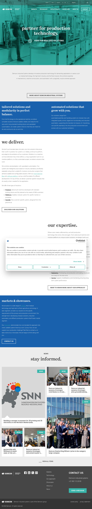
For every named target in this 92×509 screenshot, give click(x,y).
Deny (19, 267)
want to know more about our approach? (67, 288)
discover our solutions (14, 210)
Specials (8, 200)
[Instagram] (36, 472)
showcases (7, 325)
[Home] (11, 9)
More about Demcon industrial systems (46, 95)
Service (53, 278)
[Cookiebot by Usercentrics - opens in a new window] (77, 241)
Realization (54, 273)
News (48, 489)
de (62, 2)
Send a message (77, 490)
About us (49, 486)
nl (67, 2)
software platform (12, 176)
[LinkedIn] (29, 472)
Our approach (50, 479)
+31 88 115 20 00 (75, 481)
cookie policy (74, 502)
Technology (50, 475)
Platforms (8, 195)
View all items (47, 461)
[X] (33, 472)
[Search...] (87, 2)
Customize (45, 267)
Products (8, 190)
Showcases (50, 482)
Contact (85, 9)
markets (23, 306)
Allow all (72, 267)
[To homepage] (12, 473)
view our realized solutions (49, 40)
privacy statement (85, 502)
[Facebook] (25, 472)
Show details (77, 261)
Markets (49, 472)
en (65, 2)
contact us (8, 341)
